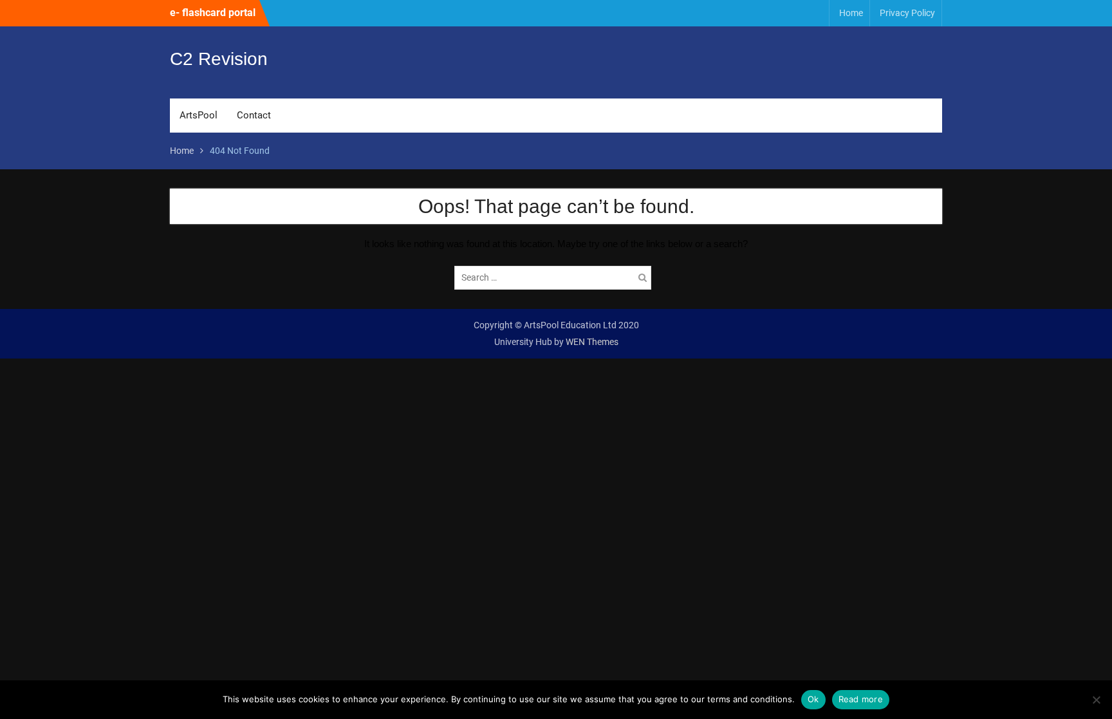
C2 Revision (219, 59)
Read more (861, 699)
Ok (813, 699)
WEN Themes (592, 342)
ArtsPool (199, 115)
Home (851, 13)
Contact (254, 115)
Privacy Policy (907, 13)
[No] (1095, 699)
